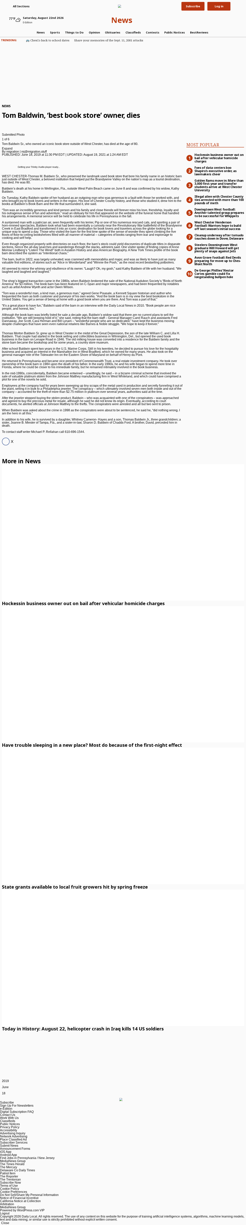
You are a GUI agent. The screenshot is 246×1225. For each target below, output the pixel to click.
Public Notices (174, 32)
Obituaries (112, 32)
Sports (55, 32)
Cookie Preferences (13, 1191)
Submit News (9, 1145)
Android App (8, 1154)
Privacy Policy (9, 1127)
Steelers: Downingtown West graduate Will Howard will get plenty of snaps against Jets (216, 248)
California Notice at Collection (20, 1201)
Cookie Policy (9, 1188)
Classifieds (133, 32)
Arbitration (7, 1204)
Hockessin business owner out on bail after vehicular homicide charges (219, 158)
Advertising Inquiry (12, 1133)
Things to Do (74, 32)
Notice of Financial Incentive (19, 1198)
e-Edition (6, 1108)
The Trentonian (10, 1179)
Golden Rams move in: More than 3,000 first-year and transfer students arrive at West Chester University (219, 185)
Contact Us (7, 1114)
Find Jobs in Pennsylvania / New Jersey (27, 1158)
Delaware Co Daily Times (17, 1170)
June (5, 1087)
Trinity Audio (38, 167)
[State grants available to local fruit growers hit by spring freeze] (123, 816)
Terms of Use (9, 1185)
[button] (19, 6)
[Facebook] (4, 442)
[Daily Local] (121, 6)
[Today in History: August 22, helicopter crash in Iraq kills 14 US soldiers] (123, 958)
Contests (152, 32)
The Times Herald (12, 1164)
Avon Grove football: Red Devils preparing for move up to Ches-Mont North (217, 260)
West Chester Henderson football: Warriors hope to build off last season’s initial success (217, 225)
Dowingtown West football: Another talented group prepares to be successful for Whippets (219, 212)
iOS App (5, 1151)
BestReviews (199, 32)
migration (12, 151)
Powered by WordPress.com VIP (22, 1210)
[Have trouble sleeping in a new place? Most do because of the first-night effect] (123, 674)
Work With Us (9, 1118)
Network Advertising (13, 1136)
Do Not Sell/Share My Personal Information (29, 1195)
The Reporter (9, 1176)
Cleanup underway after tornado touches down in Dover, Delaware (219, 236)
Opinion (94, 32)
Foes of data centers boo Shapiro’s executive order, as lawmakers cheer (215, 171)
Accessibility (8, 1130)
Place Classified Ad (13, 1139)
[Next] (3, 132)
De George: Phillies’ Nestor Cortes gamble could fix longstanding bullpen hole (214, 273)
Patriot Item (7, 1173)
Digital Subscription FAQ (17, 1111)
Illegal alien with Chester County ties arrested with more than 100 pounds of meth (219, 199)
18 (3, 1093)
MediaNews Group (13, 1161)
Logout (4, 1213)
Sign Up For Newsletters (16, 1105)
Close (5, 1223)
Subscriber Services (13, 1142)
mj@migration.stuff (34, 151)
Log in (219, 6)
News (121, 20)
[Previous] (3, 129)
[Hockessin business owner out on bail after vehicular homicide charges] (123, 532)
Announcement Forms (15, 1148)
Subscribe (193, 6)
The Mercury (8, 1167)
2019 (5, 1081)
